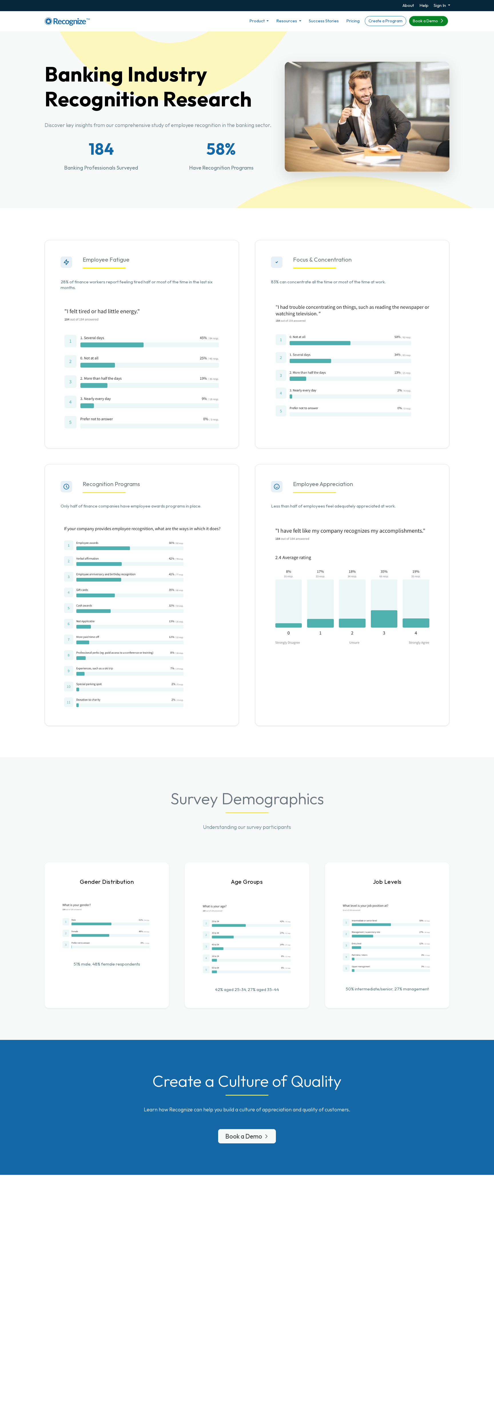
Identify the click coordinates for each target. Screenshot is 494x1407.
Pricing (353, 20)
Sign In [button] (440, 5)
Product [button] (257, 20)
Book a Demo (426, 20)
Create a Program (385, 20)
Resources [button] (287, 20)
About (408, 5)
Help (424, 5)
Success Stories (324, 20)
